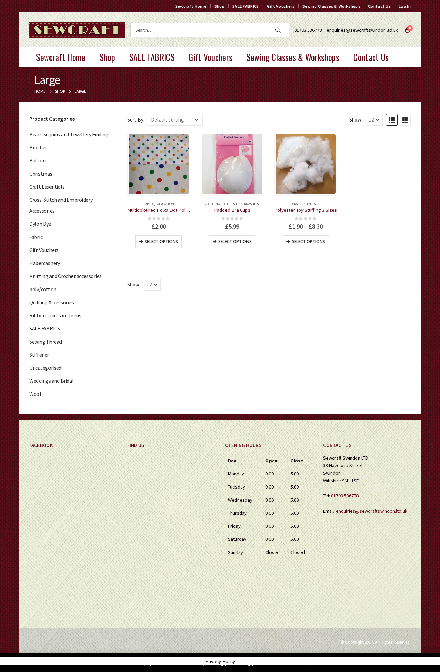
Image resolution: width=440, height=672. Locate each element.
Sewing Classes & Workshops (331, 6)
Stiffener (39, 354)
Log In (405, 6)
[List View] (405, 120)
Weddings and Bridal (51, 380)
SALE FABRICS (245, 6)
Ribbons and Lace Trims (55, 315)
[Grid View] (392, 120)
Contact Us (379, 6)
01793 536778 (345, 496)
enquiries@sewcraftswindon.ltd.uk (362, 30)
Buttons (38, 160)
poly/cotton (42, 289)
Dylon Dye (40, 223)
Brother (38, 147)
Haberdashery (248, 204)
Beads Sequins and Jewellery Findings (70, 134)
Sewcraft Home (191, 6)
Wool (35, 393)
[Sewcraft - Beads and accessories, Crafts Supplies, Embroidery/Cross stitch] (77, 30)
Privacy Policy (220, 661)
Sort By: (135, 119)
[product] (159, 164)
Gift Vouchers (281, 6)
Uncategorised (45, 367)
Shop (219, 6)
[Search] (278, 30)
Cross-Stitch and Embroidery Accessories (60, 205)
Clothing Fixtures (220, 204)
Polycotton (164, 204)
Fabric (149, 204)
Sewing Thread (45, 341)
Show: (355, 119)
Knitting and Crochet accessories (65, 276)
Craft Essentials (305, 204)
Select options (161, 241)
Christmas (40, 173)
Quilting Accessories (51, 302)
